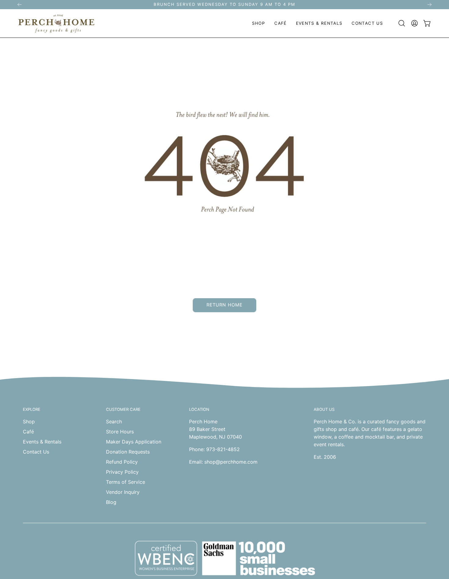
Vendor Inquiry (123, 492)
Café (28, 432)
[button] (258, 23)
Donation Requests (128, 452)
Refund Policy (122, 462)
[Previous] (19, 4)
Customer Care (123, 409)
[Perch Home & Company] (56, 23)
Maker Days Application (133, 442)
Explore (31, 409)
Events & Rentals (42, 442)
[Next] (429, 4)
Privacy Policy (122, 472)
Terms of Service (125, 482)
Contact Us (36, 452)
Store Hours (120, 432)
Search (114, 421)
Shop (29, 421)
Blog (111, 502)
